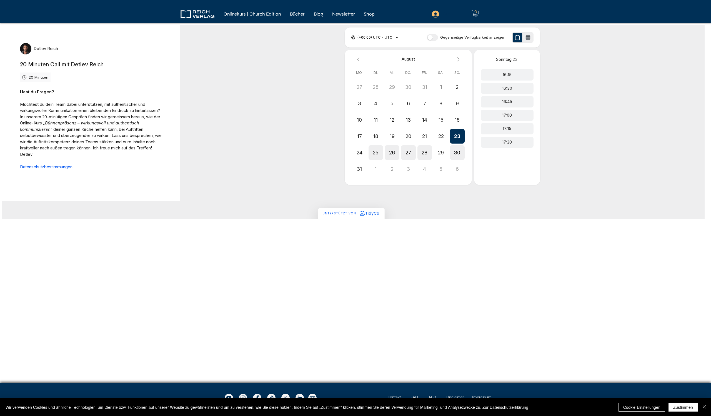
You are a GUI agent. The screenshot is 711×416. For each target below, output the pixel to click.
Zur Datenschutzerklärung (505, 407)
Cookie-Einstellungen (641, 407)
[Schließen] (704, 407)
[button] (298, 14)
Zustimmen (683, 407)
